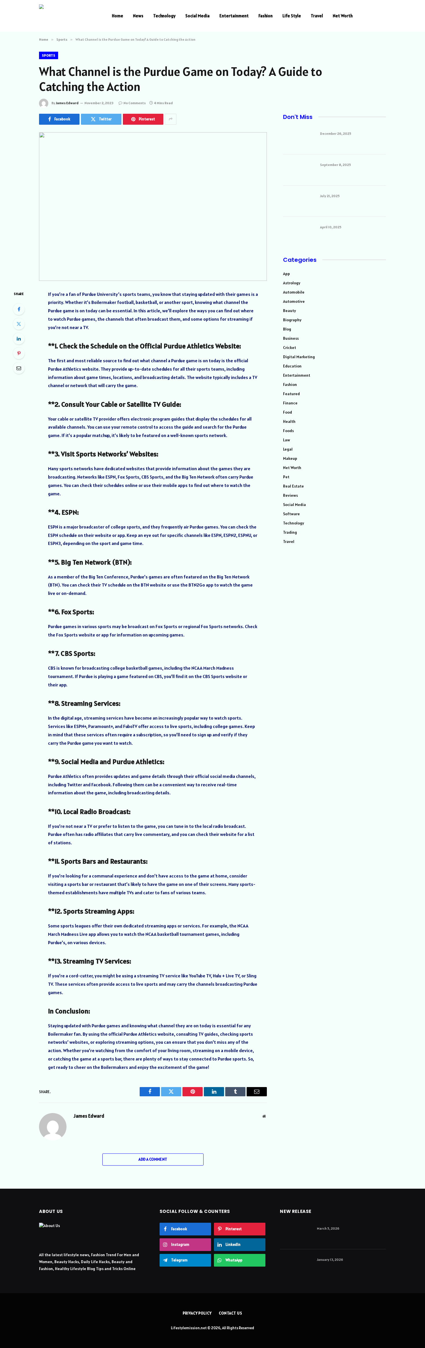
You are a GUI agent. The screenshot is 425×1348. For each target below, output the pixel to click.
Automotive (294, 301)
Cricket (289, 347)
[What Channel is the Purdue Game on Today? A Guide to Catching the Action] (153, 206)
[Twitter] (19, 324)
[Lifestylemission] (68, 15)
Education (292, 366)
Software (291, 513)
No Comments (134, 103)
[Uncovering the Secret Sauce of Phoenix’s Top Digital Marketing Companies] (299, 201)
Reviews (290, 495)
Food (287, 412)
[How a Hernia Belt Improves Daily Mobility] (296, 1234)
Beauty (289, 310)
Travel (317, 15)
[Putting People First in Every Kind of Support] (299, 232)
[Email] (19, 368)
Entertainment (234, 15)
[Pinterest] (19, 353)
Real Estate (293, 486)
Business (291, 338)
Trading (290, 532)
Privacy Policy (197, 1313)
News (138, 15)
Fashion (265, 15)
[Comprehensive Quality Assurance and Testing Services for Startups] (299, 170)
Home (117, 15)
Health (289, 421)
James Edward (67, 103)
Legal (288, 449)
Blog (287, 329)
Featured (291, 393)
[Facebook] (19, 309)
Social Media (197, 15)
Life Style (291, 15)
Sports (48, 55)
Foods (288, 430)
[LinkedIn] (19, 338)
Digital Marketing (299, 356)
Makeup (290, 458)
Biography (292, 319)
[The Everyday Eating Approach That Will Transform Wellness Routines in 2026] (296, 1265)
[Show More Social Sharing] (170, 119)
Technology (164, 15)
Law (286, 440)
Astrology (291, 282)
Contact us (230, 1313)
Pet (286, 476)
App (286, 273)
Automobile (293, 292)
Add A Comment (152, 1159)
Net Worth (343, 15)
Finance (290, 403)
